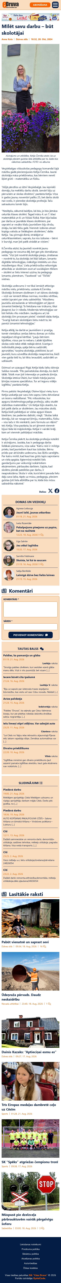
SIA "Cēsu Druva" (38, 1275)
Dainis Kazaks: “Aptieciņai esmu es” (29, 1051)
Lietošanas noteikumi (30, 1244)
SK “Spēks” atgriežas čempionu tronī (30, 1161)
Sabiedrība (7, 1228)
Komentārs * (11, 599)
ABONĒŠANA (40, 4)
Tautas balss (28, 649)
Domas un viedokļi (30, 502)
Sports (5, 1113)
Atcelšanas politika (30, 1258)
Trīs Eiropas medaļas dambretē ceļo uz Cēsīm (29, 1106)
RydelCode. (39, 1278)
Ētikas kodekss (30, 1267)
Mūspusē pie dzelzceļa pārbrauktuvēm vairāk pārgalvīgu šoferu (27, 1219)
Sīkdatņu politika (30, 1253)
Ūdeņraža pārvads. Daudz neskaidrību (21, 996)
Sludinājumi (29, 783)
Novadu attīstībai (10, 1003)
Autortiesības (30, 1263)
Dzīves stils (22, 39)
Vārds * (7, 621)
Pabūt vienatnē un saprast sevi (25, 941)
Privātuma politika (31, 1249)
